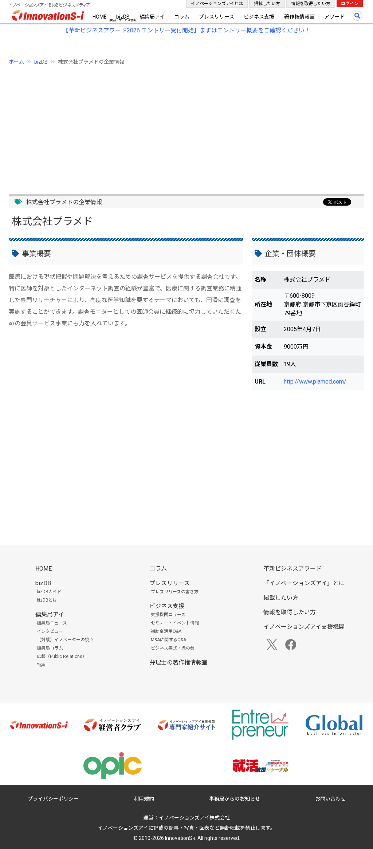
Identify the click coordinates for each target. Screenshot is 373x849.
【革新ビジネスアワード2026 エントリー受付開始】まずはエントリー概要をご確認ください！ (186, 30)
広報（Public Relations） (62, 656)
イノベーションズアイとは (217, 3)
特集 (41, 664)
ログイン (349, 3)
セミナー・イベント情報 (175, 623)
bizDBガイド (49, 591)
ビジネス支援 (259, 17)
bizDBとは (47, 600)
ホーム (16, 62)
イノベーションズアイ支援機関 (304, 626)
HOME (100, 17)
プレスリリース (216, 17)
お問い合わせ (330, 799)
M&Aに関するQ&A (168, 639)
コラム (181, 17)
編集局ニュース (52, 623)
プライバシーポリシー (53, 799)
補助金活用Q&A (166, 631)
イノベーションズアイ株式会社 (194, 818)
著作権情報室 (299, 17)
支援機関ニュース (168, 614)
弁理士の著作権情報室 (178, 662)
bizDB (123, 17)
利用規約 (144, 799)
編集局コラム (50, 648)
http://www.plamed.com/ (315, 381)
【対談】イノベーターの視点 (65, 639)
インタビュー (50, 631)
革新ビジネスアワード (292, 568)
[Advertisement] (186, 125)
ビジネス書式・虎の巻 (173, 648)
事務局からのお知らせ (234, 799)
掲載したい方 (267, 3)
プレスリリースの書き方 (175, 591)
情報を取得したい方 (310, 3)
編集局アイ (152, 17)
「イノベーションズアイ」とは (304, 583)
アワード (334, 17)
